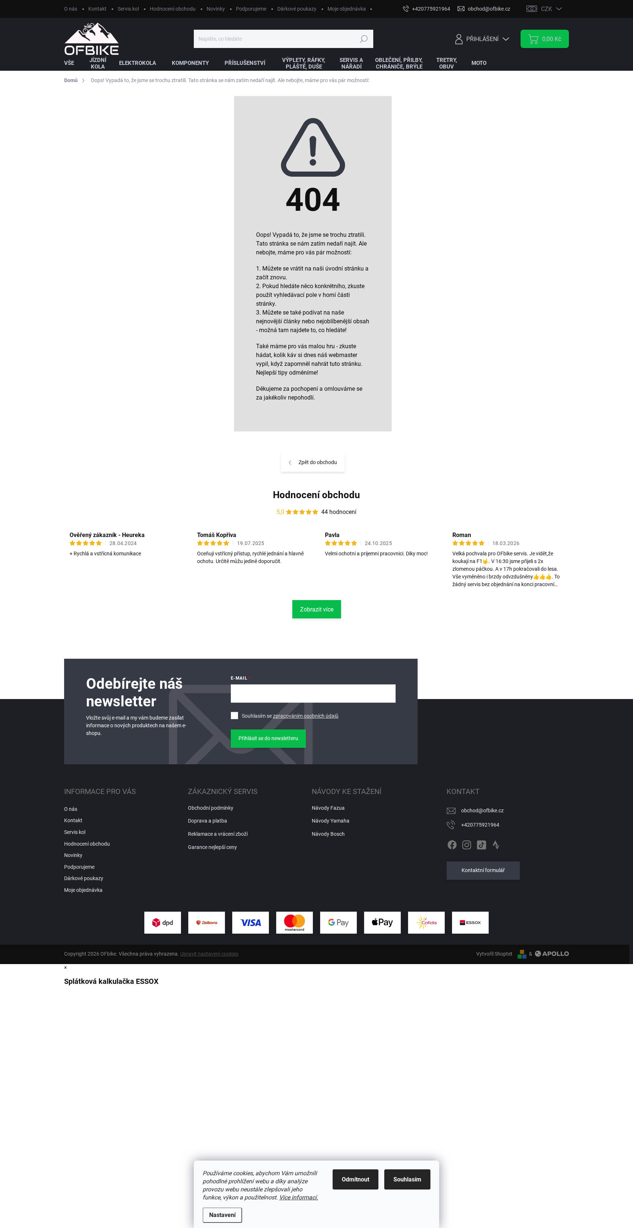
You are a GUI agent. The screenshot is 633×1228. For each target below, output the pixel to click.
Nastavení (222, 1215)
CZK (546, 8)
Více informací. (298, 1197)
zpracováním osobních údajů (305, 716)
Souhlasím (407, 1179)
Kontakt (97, 9)
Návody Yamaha (330, 821)
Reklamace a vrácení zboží (218, 834)
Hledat (363, 39)
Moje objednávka (346, 9)
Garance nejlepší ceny (212, 847)
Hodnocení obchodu (173, 9)
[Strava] (496, 843)
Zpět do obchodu (318, 462)
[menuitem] (73, 63)
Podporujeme (251, 9)
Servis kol (128, 9)
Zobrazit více (316, 609)
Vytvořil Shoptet (494, 954)
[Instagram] (466, 843)
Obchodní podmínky (210, 808)
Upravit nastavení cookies (209, 954)
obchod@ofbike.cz (482, 810)
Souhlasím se (290, 716)
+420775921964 (480, 825)
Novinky (216, 9)
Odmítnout (355, 1179)
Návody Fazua (328, 808)
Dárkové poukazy (296, 9)
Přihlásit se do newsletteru (268, 738)
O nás (70, 9)
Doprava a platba (207, 821)
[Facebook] (452, 843)
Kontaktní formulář (483, 870)
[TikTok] (481, 843)
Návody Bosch (328, 834)
